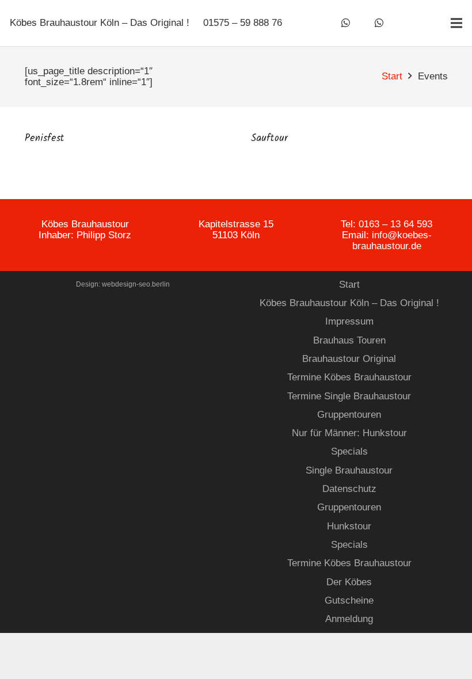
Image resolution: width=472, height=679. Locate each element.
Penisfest (44, 138)
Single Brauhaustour (349, 470)
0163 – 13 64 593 (395, 224)
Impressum (349, 321)
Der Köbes (349, 582)
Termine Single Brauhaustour (349, 396)
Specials (349, 451)
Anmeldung (349, 618)
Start (349, 284)
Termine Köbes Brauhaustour (349, 377)
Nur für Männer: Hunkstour (349, 433)
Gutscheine (349, 600)
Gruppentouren (349, 414)
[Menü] (456, 23)
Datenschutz (349, 488)
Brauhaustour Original (349, 358)
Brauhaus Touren (349, 340)
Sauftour (269, 138)
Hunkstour (349, 526)
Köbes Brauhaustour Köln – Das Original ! (349, 302)
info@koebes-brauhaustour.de (392, 240)
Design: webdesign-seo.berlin (123, 284)
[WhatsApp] (346, 23)
